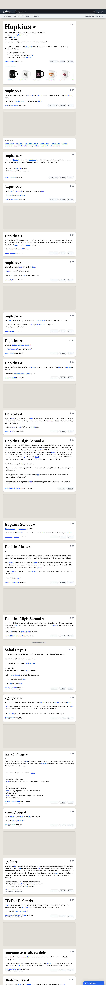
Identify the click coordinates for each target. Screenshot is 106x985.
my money (22, 374)
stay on (14, 427)
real (72, 707)
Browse (16, 16)
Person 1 (9, 271)
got (20, 168)
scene (19, 868)
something (34, 571)
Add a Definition (89, 16)
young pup (7, 824)
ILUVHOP (12, 61)
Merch (71, 61)
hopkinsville (44, 146)
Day (20, 966)
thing (10, 321)
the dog (14, 824)
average (68, 367)
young (18, 821)
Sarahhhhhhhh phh (14, 106)
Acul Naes (16, 537)
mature (56, 703)
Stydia (12, 280)
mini (27, 957)
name (11, 191)
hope (12, 418)
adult (21, 817)
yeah (22, 632)
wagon (23, 957)
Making (7, 529)
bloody (27, 886)
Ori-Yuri (12, 431)
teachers (14, 37)
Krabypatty (19, 488)
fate (18, 578)
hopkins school (9, 144)
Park (56, 625)
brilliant (28, 57)
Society (28, 16)
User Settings (99, 16)
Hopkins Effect (44, 144)
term (11, 957)
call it (22, 249)
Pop (39, 868)
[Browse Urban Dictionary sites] (8, 12)
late (29, 817)
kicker (39, 321)
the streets (32, 160)
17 (21, 884)
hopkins (6, 106)
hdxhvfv (12, 353)
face (12, 171)
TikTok (7, 905)
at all (16, 349)
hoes (29, 349)
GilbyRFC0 (14, 687)
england (18, 35)
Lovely (17, 101)
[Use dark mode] (102, 11)
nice (22, 464)
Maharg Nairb (16, 582)
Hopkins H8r (13, 378)
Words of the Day (7, 16)
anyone (33, 427)
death (38, 325)
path (20, 427)
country (40, 95)
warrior (49, 963)
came (43, 533)
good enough (22, 529)
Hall (32, 267)
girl (27, 475)
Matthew (10, 563)
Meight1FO (13, 177)
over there (21, 195)
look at (9, 195)
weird (24, 907)
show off (16, 374)
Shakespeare (30, 663)
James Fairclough (14, 199)
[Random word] (94, 12)
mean (57, 873)
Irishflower (12, 253)
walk (42, 191)
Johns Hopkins (55, 146)
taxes (42, 325)
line (38, 963)
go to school (26, 345)
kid (12, 249)
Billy (7, 707)
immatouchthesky (20, 636)
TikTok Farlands (8, 915)
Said (27, 907)
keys (26, 761)
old (12, 195)
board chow (8, 801)
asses (20, 345)
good (31, 55)
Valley (15, 625)
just (17, 168)
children (69, 95)
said (20, 684)
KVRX (19, 969)
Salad (10, 684)
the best (15, 160)
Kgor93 (12, 331)
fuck (6, 455)
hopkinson (19, 144)
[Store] (98, 11)
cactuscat (11, 890)
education (30, 95)
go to (28, 374)
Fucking (11, 713)
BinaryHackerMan (16, 801)
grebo (6, 890)
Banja (12, 717)
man (20, 162)
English (35, 563)
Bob (7, 781)
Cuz (22, 57)
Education (36, 16)
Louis (53, 625)
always (13, 571)
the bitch (15, 345)
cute (28, 243)
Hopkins (7, 61)
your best (12, 529)
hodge (26, 249)
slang (15, 866)
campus (21, 101)
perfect (28, 245)
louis (16, 245)
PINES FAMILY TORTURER (20, 915)
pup (21, 821)
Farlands (22, 911)
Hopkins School (8, 537)
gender (53, 452)
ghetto (42, 450)
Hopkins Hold (56, 144)
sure (31, 325)
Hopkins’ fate (34, 146)
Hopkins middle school (21, 146)
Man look (11, 349)
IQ (59, 367)
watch (69, 703)
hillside (40, 101)
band (32, 884)
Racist (37, 457)
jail (24, 679)
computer (44, 764)
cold (27, 670)
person (12, 817)
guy (38, 475)
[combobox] (55, 12)
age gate (7, 717)
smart (20, 267)
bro (26, 911)
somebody (19, 191)
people (30, 482)
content (42, 703)
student (19, 533)
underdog (28, 46)
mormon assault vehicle (10, 969)
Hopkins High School (31, 144)
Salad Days (7, 687)
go (34, 267)
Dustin (43, 321)
